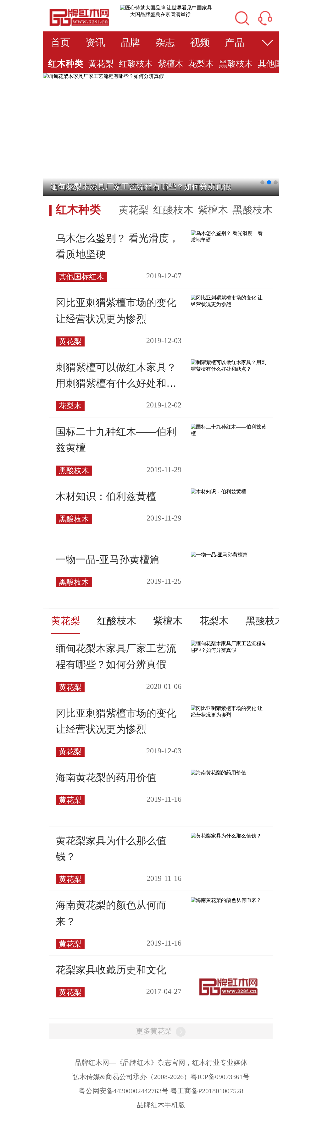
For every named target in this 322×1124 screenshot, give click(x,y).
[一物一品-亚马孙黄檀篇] (219, 554)
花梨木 (201, 63)
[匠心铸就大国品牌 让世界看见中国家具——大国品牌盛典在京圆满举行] (167, 11)
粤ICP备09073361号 (220, 1077)
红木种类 (65, 63)
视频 (200, 42)
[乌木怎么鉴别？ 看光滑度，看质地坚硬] (228, 236)
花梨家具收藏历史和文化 (111, 969)
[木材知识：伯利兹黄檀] (218, 491)
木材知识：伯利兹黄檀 (106, 496)
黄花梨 (101, 63)
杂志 (165, 42)
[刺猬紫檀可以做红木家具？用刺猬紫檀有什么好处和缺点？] (228, 365)
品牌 (130, 42)
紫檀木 (170, 63)
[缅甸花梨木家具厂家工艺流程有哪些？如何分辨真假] (103, 76)
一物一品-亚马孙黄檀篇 (108, 559)
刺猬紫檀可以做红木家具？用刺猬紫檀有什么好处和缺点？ (116, 383)
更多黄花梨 (154, 1031)
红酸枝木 (136, 63)
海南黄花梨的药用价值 (106, 777)
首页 (60, 42)
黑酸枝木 (236, 63)
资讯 (95, 42)
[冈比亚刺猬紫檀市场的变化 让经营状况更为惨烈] (228, 300)
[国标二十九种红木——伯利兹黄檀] (228, 430)
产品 (234, 42)
